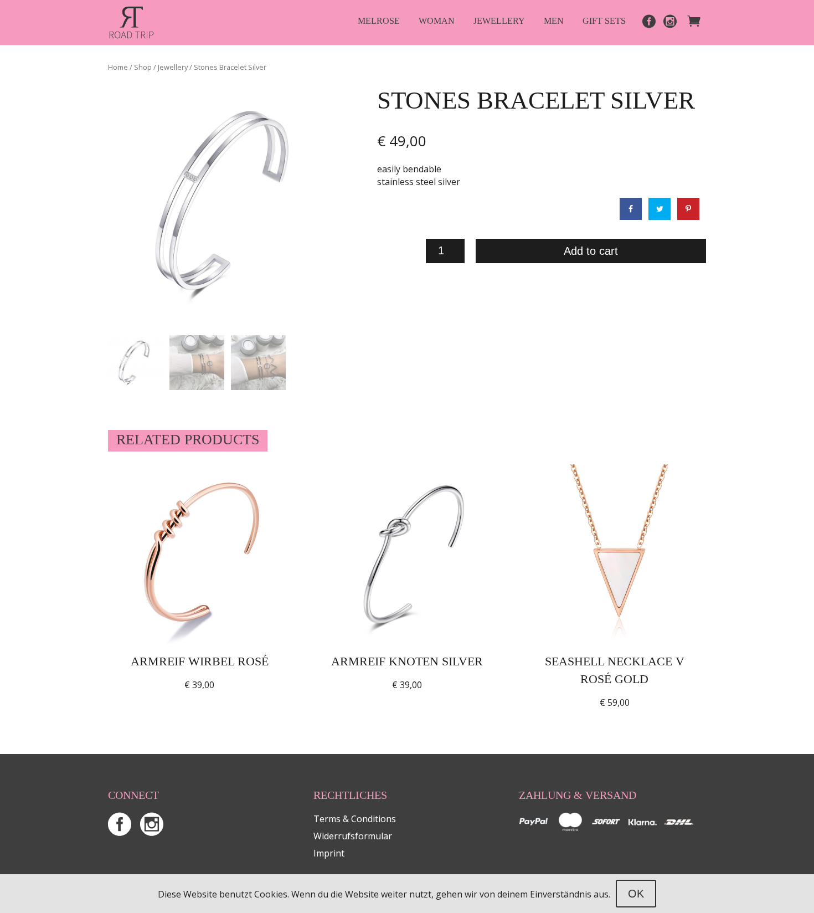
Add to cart (591, 251)
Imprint (328, 853)
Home (118, 67)
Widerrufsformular (352, 836)
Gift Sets (604, 20)
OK (636, 894)
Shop (143, 67)
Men (554, 20)
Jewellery (499, 20)
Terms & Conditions (354, 819)
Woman (437, 20)
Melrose (379, 20)
